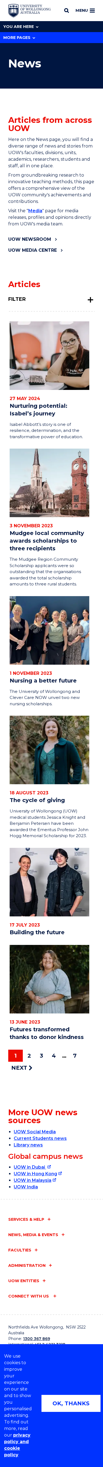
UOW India (26, 1187)
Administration (27, 1265)
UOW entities (23, 1280)
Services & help (26, 1219)
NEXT (20, 1067)
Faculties (19, 1250)
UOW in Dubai (30, 1167)
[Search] (67, 10)
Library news (28, 1145)
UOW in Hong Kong (35, 1173)
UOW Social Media (35, 1131)
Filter (17, 299)
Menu (82, 10)
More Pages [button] (16, 37)
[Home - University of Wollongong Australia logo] (29, 11)
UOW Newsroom (29, 239)
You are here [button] (18, 26)
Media (35, 210)
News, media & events (33, 1234)
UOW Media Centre (32, 250)
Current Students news (40, 1138)
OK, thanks (71, 1403)
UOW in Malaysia (32, 1180)
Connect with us (29, 1296)
